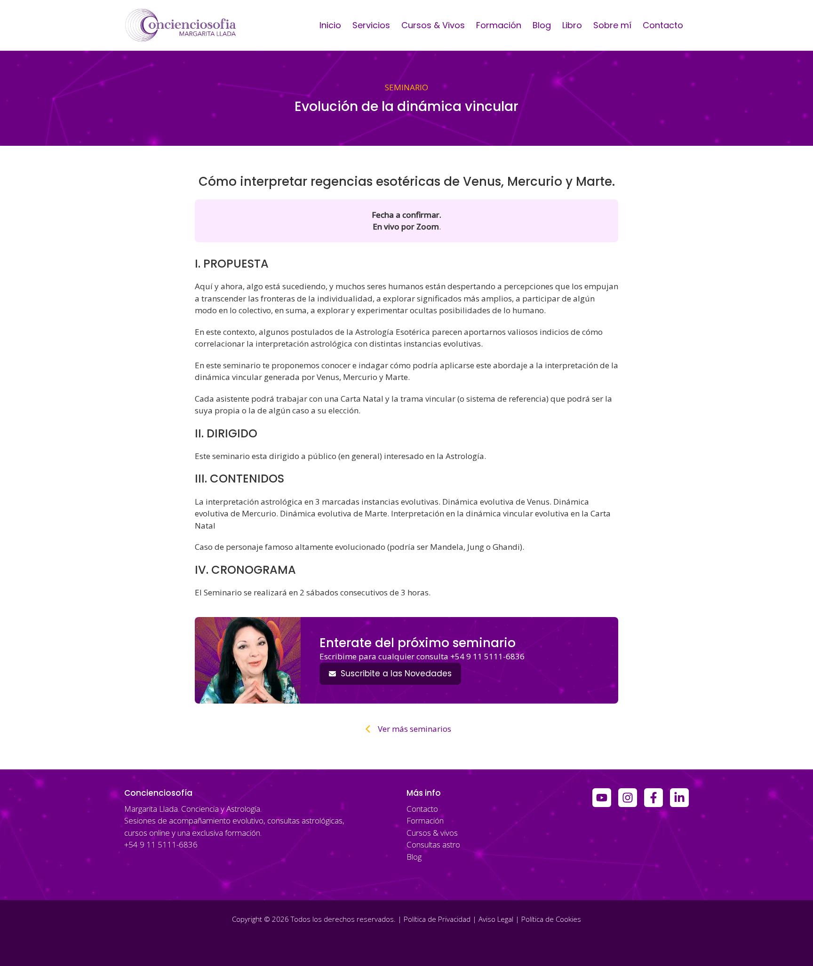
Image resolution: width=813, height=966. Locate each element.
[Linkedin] (679, 797)
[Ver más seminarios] (406, 729)
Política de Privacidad (437, 919)
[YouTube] (601, 797)
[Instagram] (627, 797)
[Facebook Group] (653, 797)
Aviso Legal (495, 919)
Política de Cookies (551, 919)
